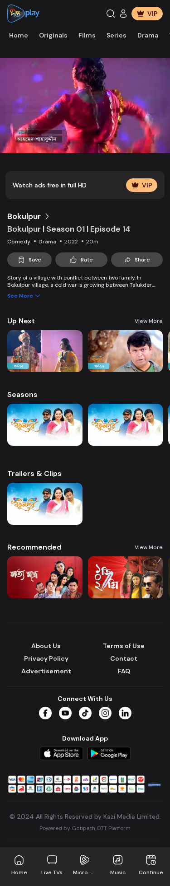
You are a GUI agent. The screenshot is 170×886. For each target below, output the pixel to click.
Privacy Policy (46, 658)
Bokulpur (24, 216)
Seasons (22, 394)
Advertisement (46, 671)
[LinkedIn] (125, 713)
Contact (123, 658)
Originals (53, 35)
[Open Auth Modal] (123, 13)
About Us (46, 646)
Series (116, 35)
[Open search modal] (110, 13)
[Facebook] (45, 713)
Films (87, 35)
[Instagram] (105, 713)
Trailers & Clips (34, 473)
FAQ (124, 671)
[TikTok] (85, 713)
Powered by (85, 828)
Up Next (21, 321)
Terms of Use (124, 646)
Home (18, 35)
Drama (147, 35)
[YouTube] (65, 713)
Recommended (34, 547)
